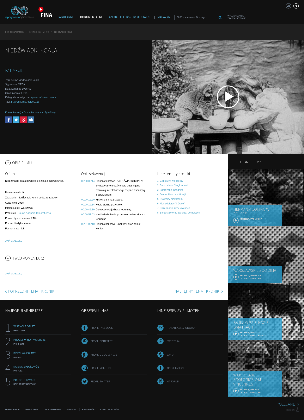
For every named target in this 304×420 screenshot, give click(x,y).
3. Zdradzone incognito (170, 190)
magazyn (163, 17)
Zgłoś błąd (50, 112)
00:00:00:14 (88, 181)
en (288, 6)
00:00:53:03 (88, 214)
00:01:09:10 (88, 224)
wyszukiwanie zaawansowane (236, 17)
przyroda (16, 101)
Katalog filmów (109, 409)
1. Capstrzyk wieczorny (170, 180)
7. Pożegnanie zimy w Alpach (173, 208)
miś (24, 101)
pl (296, 6)
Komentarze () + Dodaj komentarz (24, 112)
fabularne (66, 17)
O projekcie (12, 409)
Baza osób (88, 409)
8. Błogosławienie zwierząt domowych (178, 212)
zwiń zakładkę (13, 241)
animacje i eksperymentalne (130, 17)
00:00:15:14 (88, 204)
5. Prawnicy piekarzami (170, 199)
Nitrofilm (172, 381)
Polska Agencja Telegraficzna (34, 213)
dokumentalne (91, 17)
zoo (37, 101)
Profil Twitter (100, 381)
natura (52, 97)
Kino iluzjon (175, 368)
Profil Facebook (102, 328)
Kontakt (71, 409)
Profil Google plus (104, 354)
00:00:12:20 (88, 199)
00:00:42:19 (88, 209)
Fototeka (173, 341)
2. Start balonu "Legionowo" (172, 185)
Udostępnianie (52, 409)
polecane (286, 404)
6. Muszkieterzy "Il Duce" (171, 203)
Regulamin (31, 409)
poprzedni (31, 291)
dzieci (31, 101)
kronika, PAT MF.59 (39, 32)
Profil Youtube (101, 368)
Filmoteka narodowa (180, 328)
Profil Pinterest (102, 341)
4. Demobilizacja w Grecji (171, 194)
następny (197, 291)
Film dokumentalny (14, 32)
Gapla (170, 354)
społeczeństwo (39, 97)
